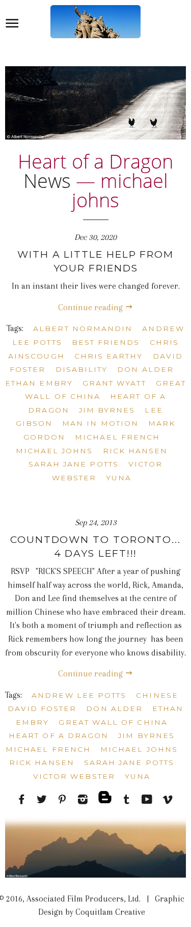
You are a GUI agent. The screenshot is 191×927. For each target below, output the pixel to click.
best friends (106, 342)
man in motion (100, 423)
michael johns (54, 451)
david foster (42, 708)
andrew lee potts (79, 695)
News (47, 180)
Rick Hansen (135, 451)
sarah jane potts (74, 464)
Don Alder (145, 369)
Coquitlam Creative (109, 912)
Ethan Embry (39, 383)
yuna (118, 478)
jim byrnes (107, 410)
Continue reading (91, 307)
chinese (157, 695)
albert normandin (82, 328)
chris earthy (108, 356)
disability (82, 369)
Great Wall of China (113, 722)
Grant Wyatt (114, 383)
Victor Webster (74, 776)
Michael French (117, 437)
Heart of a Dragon (58, 735)
